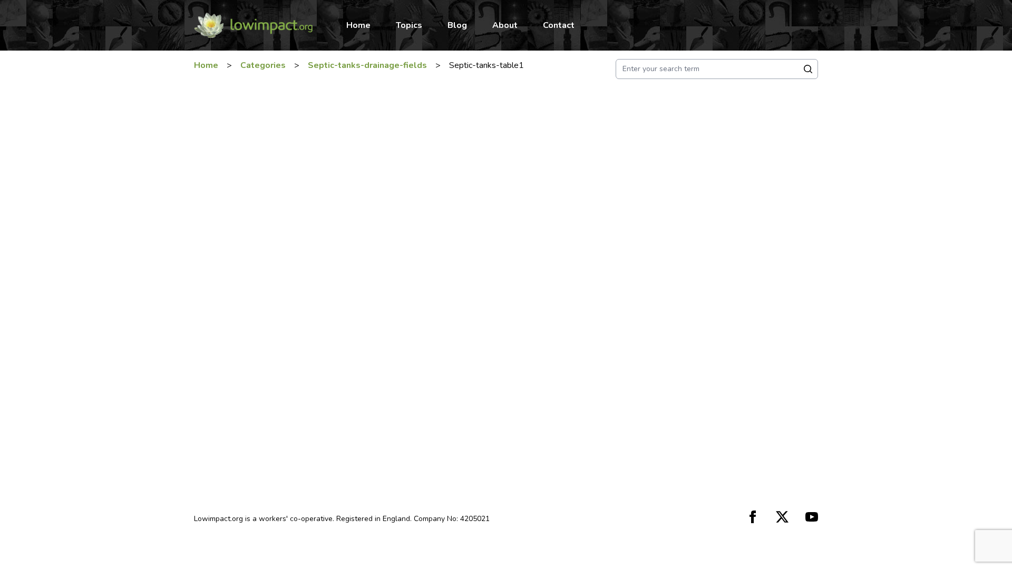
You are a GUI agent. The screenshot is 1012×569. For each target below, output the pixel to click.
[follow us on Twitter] (782, 517)
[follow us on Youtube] (811, 517)
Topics (409, 25)
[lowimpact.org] (253, 25)
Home (358, 25)
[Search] (808, 69)
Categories (263, 65)
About (505, 25)
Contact (559, 25)
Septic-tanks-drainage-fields (367, 65)
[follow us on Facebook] (752, 517)
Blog (457, 25)
